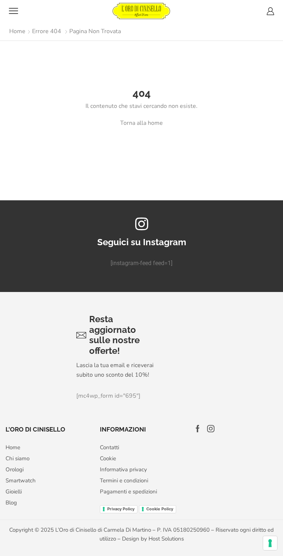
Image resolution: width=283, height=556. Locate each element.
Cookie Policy (159, 508)
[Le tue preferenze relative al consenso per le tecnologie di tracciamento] (270, 543)
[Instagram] (210, 428)
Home (17, 31)
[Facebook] (197, 428)
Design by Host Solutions (153, 538)
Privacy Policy (120, 508)
